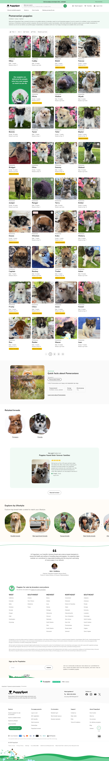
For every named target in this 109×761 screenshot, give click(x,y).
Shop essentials (12, 723)
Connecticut (68, 598)
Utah (10, 616)
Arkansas (86, 601)
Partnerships (34, 725)
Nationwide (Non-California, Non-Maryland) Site (67, 745)
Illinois (48, 598)
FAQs (72, 719)
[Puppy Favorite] (29, 38)
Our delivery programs (95, 722)
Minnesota (49, 613)
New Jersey (68, 619)
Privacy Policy (20, 745)
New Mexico (31, 601)
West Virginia (87, 631)
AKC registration (35, 716)
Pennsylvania (68, 625)
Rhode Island (68, 628)
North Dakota (49, 622)
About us (26, 10)
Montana (11, 607)
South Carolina (87, 622)
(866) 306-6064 (71, 694)
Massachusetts (69, 613)
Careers (92, 728)
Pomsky (40, 437)
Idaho (10, 604)
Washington (12, 619)
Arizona (29, 598)
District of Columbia (70, 604)
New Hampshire (69, 616)
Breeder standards (55, 719)
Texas (29, 607)
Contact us (73, 712)
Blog (91, 725)
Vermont (67, 631)
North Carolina (87, 619)
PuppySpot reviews (36, 728)
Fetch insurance (35, 722)
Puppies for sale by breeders (14, 686)
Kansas (48, 607)
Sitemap (27, 745)
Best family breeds (89, 536)
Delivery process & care (48, 10)
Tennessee (86, 625)
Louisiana (86, 613)
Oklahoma (30, 604)
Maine (66, 607)
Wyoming (11, 622)
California (11, 598)
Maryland (67, 610)
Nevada (11, 610)
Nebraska (48, 619)
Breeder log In (54, 712)
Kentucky (86, 610)
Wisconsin (49, 631)
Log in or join (34, 712)
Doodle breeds (15, 536)
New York (67, 622)
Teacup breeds (64, 536)
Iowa (47, 604)
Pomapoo (15, 437)
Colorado (11, 601)
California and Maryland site (47, 745)
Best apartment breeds (40, 536)
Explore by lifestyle (13, 720)
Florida (85, 604)
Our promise (93, 719)
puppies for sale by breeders (38, 590)
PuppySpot (4, 686)
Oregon (11, 613)
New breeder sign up (56, 716)
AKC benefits (34, 719)
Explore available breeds (14, 717)
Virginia (85, 628)
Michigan (48, 610)
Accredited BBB (35, 745)
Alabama (86, 598)
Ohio (47, 625)
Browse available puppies (14, 10)
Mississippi (86, 616)
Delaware (67, 601)
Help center (74, 716)
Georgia (86, 607)
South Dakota (49, 628)
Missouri (48, 616)
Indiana (48, 601)
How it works (35, 10)
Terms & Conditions (75, 722)
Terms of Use (11, 745)
